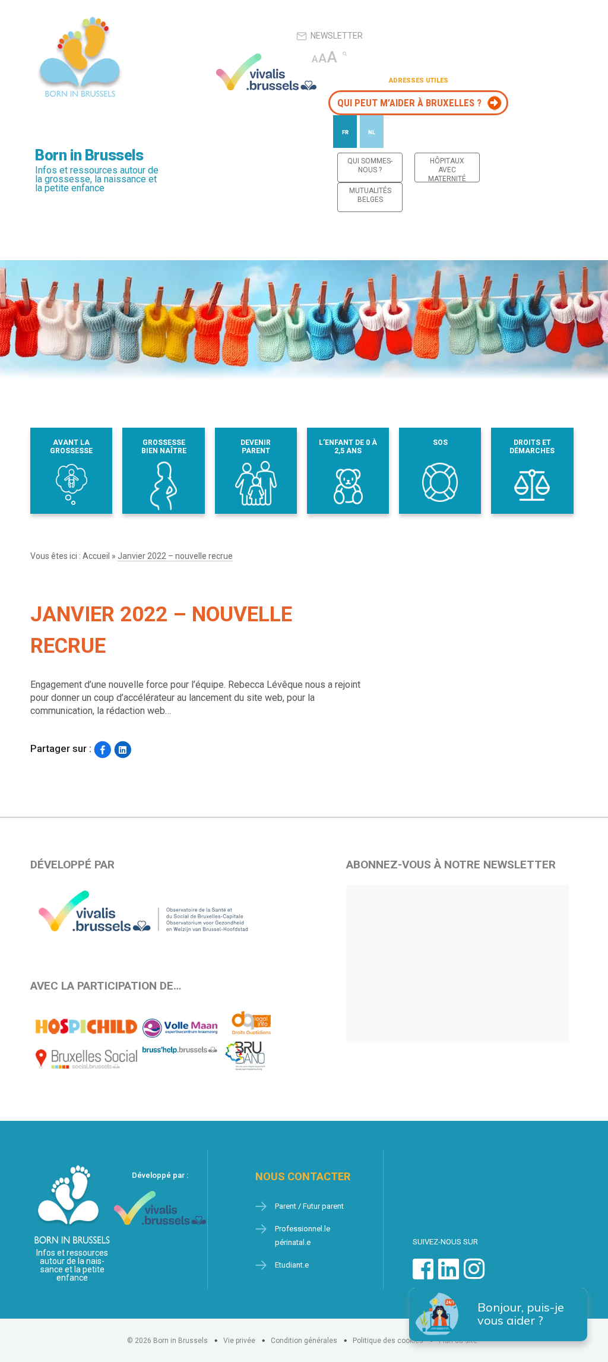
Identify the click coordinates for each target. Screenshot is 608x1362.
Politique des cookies (388, 1340)
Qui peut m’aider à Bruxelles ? (409, 103)
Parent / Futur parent (309, 1206)
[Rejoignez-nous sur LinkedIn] (448, 1275)
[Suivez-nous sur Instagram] (474, 1275)
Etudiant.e (292, 1264)
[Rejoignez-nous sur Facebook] (423, 1275)
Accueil (96, 556)
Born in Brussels (89, 155)
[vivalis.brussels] (266, 71)
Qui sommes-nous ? (369, 165)
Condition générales (304, 1340)
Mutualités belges (370, 195)
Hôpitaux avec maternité (447, 169)
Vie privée (239, 1340)
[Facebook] (102, 750)
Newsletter (337, 35)
